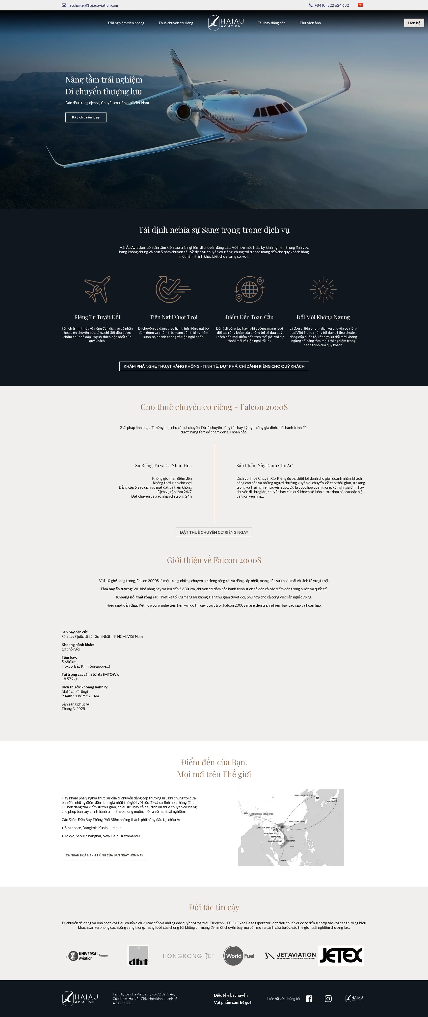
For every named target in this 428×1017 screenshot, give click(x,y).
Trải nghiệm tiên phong (125, 23)
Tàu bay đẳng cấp (271, 23)
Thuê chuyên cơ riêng (176, 23)
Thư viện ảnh (310, 23)
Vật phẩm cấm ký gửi (232, 1002)
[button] (214, 366)
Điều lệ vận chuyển (231, 995)
